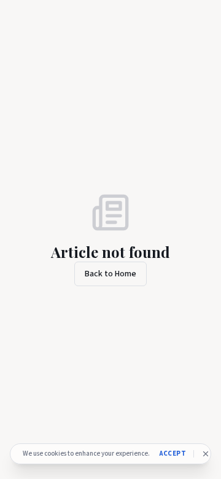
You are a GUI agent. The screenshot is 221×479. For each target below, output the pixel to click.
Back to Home (110, 274)
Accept (173, 453)
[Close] (205, 454)
